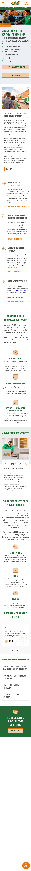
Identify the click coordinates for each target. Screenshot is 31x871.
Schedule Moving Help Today (17, 206)
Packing (15, 576)
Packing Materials (15, 552)
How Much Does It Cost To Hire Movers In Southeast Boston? (14, 668)
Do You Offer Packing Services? (11, 686)
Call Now (17, 75)
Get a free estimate (15, 731)
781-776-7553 (26, 4)
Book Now (24, 7)
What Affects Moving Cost (15, 383)
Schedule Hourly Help (15, 301)
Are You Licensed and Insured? (11, 696)
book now (9, 169)
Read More (15, 651)
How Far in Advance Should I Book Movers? (14, 677)
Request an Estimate (14, 239)
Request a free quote (18, 67)
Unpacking (15, 599)
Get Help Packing (13, 271)
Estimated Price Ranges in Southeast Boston (15, 409)
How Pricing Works (15, 358)
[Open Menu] (3, 3)
